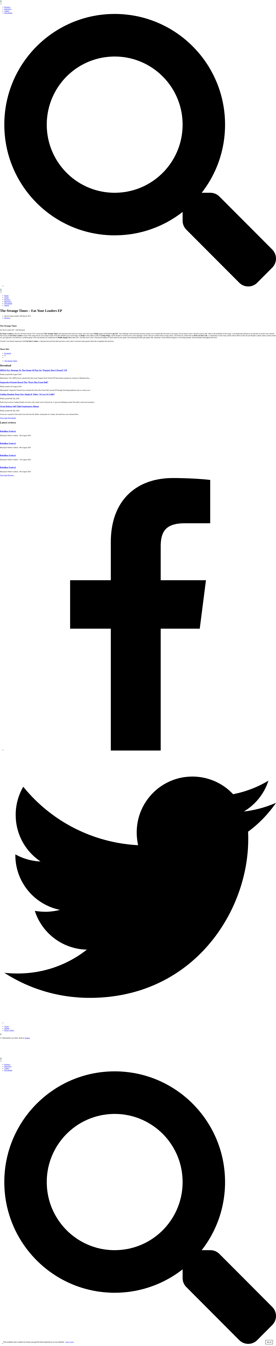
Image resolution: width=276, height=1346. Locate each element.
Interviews (7, 9)
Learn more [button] (69, 1342)
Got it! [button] (269, 1342)
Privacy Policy (9, 1030)
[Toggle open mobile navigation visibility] (1, 292)
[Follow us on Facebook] (140, 750)
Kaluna (27, 1038)
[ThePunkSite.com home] (1, 1)
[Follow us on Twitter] (140, 1023)
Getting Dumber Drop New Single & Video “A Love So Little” (27, 394)
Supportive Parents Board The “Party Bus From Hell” (24, 382)
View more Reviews (7, 475)
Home (6, 296)
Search (6, 305)
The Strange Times (10, 361)
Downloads (8, 13)
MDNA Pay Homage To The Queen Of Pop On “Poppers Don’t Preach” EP (33, 370)
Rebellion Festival (8, 431)
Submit (6, 1028)
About (6, 298)
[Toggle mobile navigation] (1, 3)
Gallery (6, 11)
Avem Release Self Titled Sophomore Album (19, 406)
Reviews (7, 7)
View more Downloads (8, 418)
